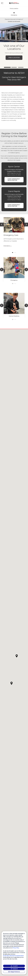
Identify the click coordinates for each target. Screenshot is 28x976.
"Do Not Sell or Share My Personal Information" (13, 955)
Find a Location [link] (14, 57)
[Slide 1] (7, 67)
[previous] (2, 32)
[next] (26, 32)
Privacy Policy (16, 947)
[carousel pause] (26, 40)
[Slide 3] (20, 67)
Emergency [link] (7, 245)
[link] (14, 3)
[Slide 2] (14, 67)
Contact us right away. (14, 21)
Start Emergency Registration (14, 179)
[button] (2, 3)
